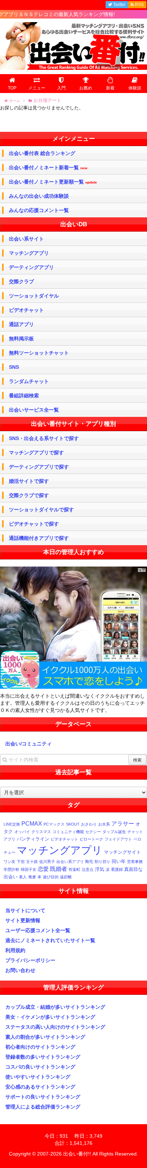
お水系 (104, 824)
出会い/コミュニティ (28, 743)
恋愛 (43, 869)
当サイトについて (25, 910)
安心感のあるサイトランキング (40, 1087)
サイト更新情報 (22, 920)
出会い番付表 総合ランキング (42, 153)
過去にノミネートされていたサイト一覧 (50, 940)
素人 (23, 877)
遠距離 (66, 877)
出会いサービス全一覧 (34, 409)
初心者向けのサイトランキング (40, 1047)
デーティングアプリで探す (39, 466)
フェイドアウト (118, 839)
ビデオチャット (26, 309)
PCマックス (54, 824)
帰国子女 (28, 869)
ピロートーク (91, 839)
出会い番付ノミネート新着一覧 (48, 167)
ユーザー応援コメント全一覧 (37, 930)
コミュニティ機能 (68, 832)
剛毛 (89, 861)
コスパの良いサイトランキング (40, 1067)
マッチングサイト (122, 852)
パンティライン (33, 839)
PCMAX (31, 823)
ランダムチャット (29, 381)
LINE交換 (12, 824)
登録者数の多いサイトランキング (42, 1057)
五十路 (32, 861)
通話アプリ (21, 324)
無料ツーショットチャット (39, 352)
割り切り (102, 861)
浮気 (99, 869)
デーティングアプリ (31, 267)
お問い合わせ (20, 970)
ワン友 (9, 861)
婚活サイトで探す (29, 481)
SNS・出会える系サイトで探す (44, 438)
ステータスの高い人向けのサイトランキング (55, 1027)
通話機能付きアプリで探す (39, 538)
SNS (14, 367)
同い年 (119, 861)
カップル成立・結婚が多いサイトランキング (55, 1007)
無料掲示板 (21, 338)
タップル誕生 (114, 832)
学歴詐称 (11, 869)
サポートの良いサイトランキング (42, 1097)
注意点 (87, 869)
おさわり (89, 824)
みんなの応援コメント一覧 (39, 210)
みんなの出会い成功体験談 (39, 195)
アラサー (122, 823)
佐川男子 (47, 861)
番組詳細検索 (24, 395)
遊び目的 (51, 877)
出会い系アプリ (70, 861)
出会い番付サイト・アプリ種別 (73, 423)
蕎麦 (32, 877)
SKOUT (73, 824)
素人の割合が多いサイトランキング (45, 1037)
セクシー (93, 832)
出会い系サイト (26, 238)
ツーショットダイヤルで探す (41, 509)
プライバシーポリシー (30, 960)
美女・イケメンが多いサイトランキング (50, 1017)
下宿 (21, 861)
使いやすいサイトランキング (37, 1077)
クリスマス (41, 832)
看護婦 (117, 869)
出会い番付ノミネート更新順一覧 (53, 182)
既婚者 (58, 868)
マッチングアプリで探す (36, 452)
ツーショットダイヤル (34, 295)
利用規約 (15, 950)
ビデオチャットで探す (34, 523)
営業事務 (135, 861)
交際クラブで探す (29, 495)
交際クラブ (21, 281)
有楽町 (74, 869)
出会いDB (73, 224)
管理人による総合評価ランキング (42, 1107)
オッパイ (22, 832)
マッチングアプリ (29, 252)
